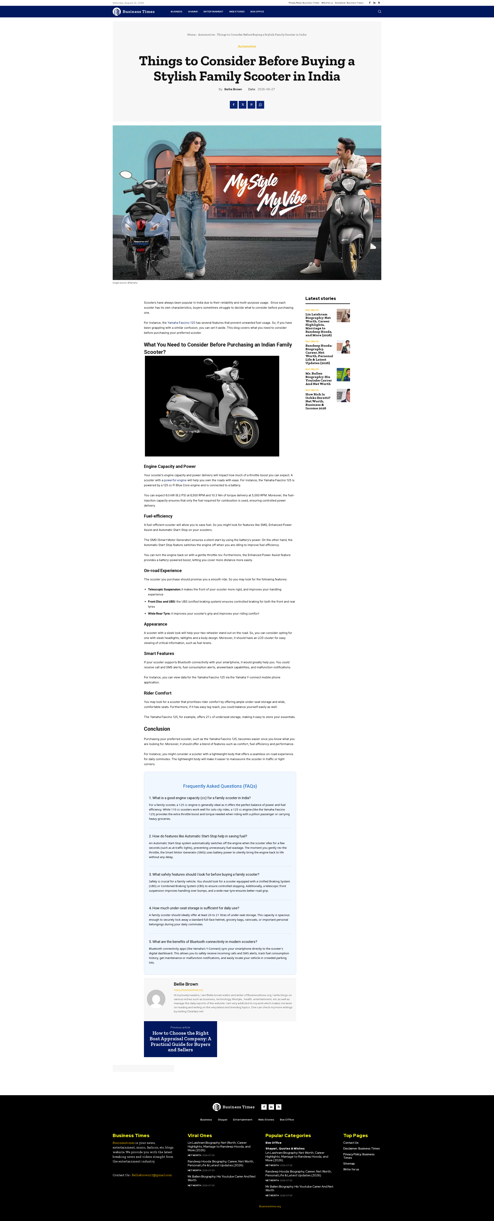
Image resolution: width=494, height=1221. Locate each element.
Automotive (206, 34)
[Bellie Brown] (158, 999)
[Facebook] (369, 3)
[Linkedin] (374, 3)
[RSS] (379, 3)
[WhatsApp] (260, 105)
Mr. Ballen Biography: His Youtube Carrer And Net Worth (318, 378)
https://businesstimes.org (188, 990)
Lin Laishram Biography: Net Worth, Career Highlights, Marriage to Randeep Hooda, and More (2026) (318, 324)
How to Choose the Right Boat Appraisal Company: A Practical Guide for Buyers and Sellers (180, 1041)
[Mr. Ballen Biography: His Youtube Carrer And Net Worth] (343, 374)
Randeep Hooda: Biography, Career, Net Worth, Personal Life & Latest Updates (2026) (319, 354)
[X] (242, 105)
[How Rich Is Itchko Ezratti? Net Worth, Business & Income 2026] (343, 395)
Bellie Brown (233, 89)
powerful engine (175, 480)
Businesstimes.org (270, 1206)
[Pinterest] (251, 105)
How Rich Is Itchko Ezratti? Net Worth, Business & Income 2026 (318, 401)
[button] (379, 11)
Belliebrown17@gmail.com (152, 1175)
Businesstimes (124, 1143)
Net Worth (312, 310)
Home (191, 34)
